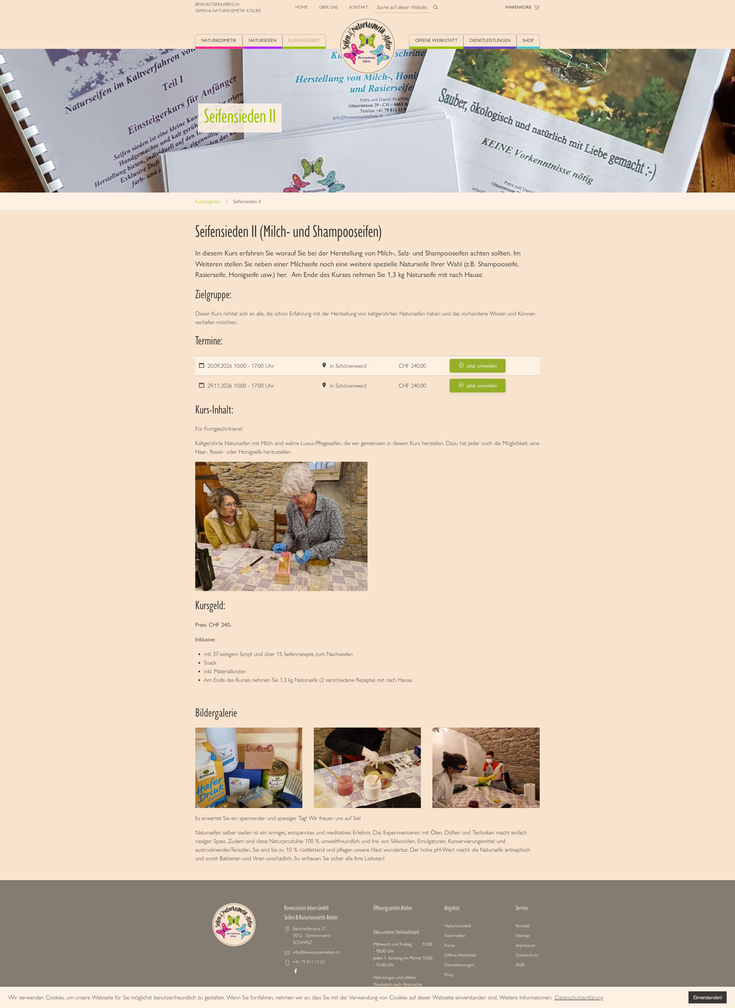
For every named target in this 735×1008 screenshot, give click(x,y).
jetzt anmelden (482, 366)
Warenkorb (518, 7)
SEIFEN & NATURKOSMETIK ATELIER (228, 10)
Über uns (328, 7)
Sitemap (523, 935)
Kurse (449, 945)
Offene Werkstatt (436, 40)
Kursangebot (304, 40)
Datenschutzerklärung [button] (579, 997)
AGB (520, 964)
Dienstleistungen (489, 40)
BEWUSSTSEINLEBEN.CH (217, 4)
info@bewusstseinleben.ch (316, 952)
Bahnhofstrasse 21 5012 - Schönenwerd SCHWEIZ (311, 935)
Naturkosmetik (219, 40)
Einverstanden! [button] (707, 997)
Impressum (525, 945)
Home (301, 7)
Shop (528, 40)
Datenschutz (527, 955)
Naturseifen (262, 40)
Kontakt (358, 7)
